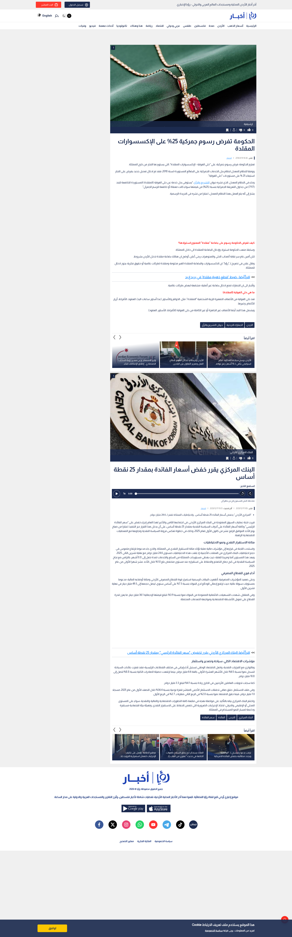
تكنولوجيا (121, 25)
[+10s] (250, 494)
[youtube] (153, 824)
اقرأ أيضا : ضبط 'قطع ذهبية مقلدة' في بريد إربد (217, 277)
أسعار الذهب (235, 25)
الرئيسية (251, 25)
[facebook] (99, 824)
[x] (112, 824)
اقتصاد (160, 25)
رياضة (149, 25)
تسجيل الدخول (76, 4)
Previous (120, 337)
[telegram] (167, 824)
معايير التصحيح (127, 841)
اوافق (52, 928)
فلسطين (200, 25)
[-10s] (242, 494)
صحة (211, 25)
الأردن (220, 25)
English (47, 15)
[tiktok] (180, 824)
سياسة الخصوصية (214, 930)
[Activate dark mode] (67, 15)
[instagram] (126, 824)
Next (114, 337)
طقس (187, 25)
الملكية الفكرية (144, 841)
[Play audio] (116, 493)
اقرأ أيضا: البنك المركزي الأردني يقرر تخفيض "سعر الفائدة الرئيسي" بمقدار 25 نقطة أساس (188, 652)
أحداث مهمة (106, 25)
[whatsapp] (140, 824)
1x (124, 493)
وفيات (82, 25)
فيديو (92, 25)
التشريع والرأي (202, 182)
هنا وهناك (136, 25)
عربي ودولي (173, 25)
